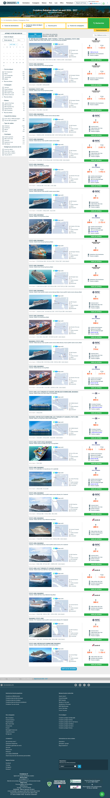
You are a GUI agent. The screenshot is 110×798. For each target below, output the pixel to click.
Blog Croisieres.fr (63, 745)
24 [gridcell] (3, 62)
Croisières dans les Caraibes (13, 700)
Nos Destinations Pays (13, 678)
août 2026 (12, 44)
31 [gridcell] (3, 65)
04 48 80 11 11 (25, 779)
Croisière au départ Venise (65, 728)
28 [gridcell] (16, 62)
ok (79, 766)
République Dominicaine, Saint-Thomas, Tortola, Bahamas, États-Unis (55, 39)
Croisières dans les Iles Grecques (14, 698)
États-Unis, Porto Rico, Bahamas (40, 442)
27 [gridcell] (13, 62)
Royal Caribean (9, 721)
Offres (62, 3)
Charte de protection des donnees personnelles (18, 755)
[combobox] (44, 20)
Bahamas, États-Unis (36, 89)
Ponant (8, 728)
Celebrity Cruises (10, 732)
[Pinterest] (89, 685)
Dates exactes (8, 40)
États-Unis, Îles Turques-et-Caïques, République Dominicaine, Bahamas (53, 392)
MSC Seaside (62, 700)
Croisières (3, 678)
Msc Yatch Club (10, 724)
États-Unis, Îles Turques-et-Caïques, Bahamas (45, 568)
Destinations (26, 3)
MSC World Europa (63, 706)
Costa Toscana (63, 710)
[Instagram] (84, 685)
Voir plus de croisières (69, 668)
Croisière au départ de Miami (66, 724)
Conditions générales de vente (14, 745)
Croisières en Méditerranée (13, 696)
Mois (19, 40)
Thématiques (69, 3)
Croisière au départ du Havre (66, 726)
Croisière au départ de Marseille (67, 717)
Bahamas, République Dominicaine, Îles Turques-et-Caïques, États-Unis (53, 417)
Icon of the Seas (63, 708)
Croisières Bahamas (27, 678)
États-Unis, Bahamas (36, 64)
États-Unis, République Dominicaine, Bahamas (45, 643)
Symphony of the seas (65, 704)
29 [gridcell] (20, 62)
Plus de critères (8, 81)
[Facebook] (75, 685)
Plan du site (9, 749)
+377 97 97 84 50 (26, 787)
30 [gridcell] (23, 62)
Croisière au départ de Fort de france (68, 721)
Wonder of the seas (64, 702)
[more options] (107, 3)
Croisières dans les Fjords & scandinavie (16, 702)
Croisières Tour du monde (12, 704)
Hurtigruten (9, 734)
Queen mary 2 (62, 696)
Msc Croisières (10, 717)
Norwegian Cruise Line (11, 730)
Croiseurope (9, 726)
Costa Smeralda (63, 698)
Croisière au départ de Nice (66, 719)
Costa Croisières (10, 719)
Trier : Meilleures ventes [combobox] (100, 35)
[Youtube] (80, 685)
